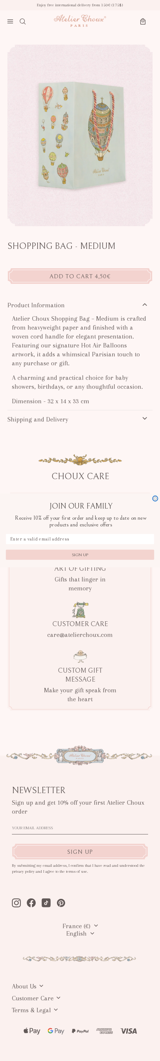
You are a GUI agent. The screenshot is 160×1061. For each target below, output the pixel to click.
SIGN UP (80, 554)
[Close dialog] (155, 498)
